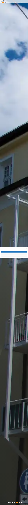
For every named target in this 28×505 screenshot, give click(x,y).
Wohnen (10, 2)
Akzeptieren (14, 251)
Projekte (16, 2)
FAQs (26, 2)
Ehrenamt (13, 2)
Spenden (24, 2)
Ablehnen (14, 253)
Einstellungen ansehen (14, 255)
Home (8, 2)
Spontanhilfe (19, 2)
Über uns (22, 2)
